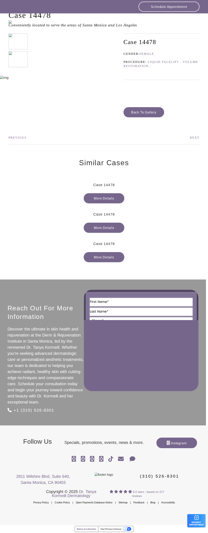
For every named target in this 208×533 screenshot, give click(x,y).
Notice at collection (86, 529)
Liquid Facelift (163, 62)
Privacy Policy (41, 502)
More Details (104, 198)
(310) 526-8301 (159, 476)
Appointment (169, 7)
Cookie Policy (62, 502)
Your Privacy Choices (110, 529)
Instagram (178, 443)
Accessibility (168, 502)
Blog (152, 502)
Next (194, 137)
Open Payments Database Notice (94, 502)
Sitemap (123, 502)
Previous (18, 137)
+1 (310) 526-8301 (33, 410)
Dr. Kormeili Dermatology (34, 24)
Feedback (138, 502)
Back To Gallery (143, 112)
